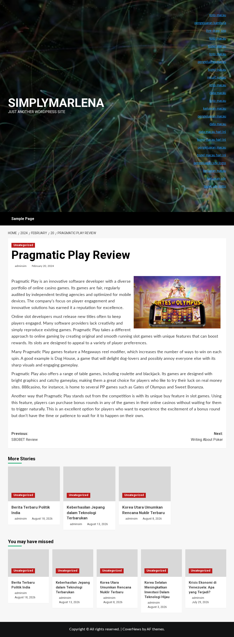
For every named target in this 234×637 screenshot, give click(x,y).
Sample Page (22, 219)
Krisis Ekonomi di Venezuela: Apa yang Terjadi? (202, 587)
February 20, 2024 (43, 266)
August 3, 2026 (157, 607)
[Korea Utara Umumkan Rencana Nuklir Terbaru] (145, 483)
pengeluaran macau (212, 116)
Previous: (24, 436)
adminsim (21, 266)
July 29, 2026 (200, 602)
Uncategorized (23, 245)
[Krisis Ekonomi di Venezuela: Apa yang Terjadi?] (205, 563)
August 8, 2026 (152, 518)
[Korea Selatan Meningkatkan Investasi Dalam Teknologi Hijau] (161, 563)
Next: (207, 436)
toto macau (217, 101)
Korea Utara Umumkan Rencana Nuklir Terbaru (115, 587)
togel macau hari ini (211, 155)
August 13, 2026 (97, 524)
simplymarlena (56, 103)
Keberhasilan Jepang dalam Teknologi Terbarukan (86, 512)
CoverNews (131, 629)
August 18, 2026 (42, 518)
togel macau (217, 69)
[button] (223, 219)
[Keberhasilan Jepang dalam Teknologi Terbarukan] (89, 483)
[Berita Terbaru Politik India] (34, 483)
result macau (216, 77)
